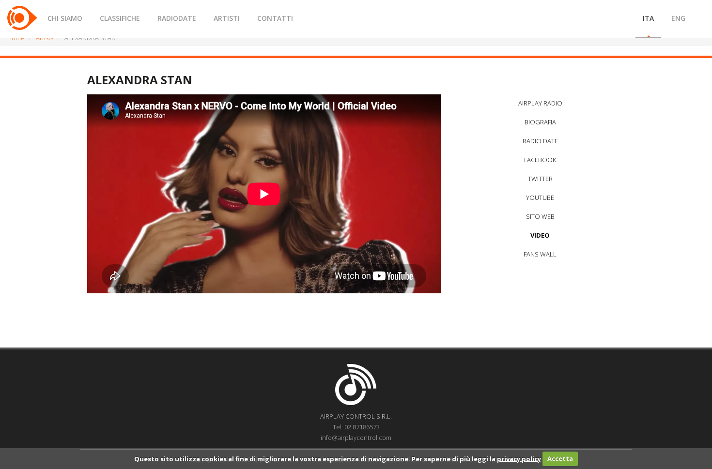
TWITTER (540, 178)
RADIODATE (176, 18)
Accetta (560, 458)
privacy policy (519, 458)
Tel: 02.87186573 (356, 427)
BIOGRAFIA (540, 122)
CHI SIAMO (64, 18)
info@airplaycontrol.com (356, 437)
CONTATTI (275, 18)
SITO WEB (540, 216)
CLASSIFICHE (120, 18)
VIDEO (540, 235)
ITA (648, 18)
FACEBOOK (540, 159)
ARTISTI (227, 18)
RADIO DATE (540, 140)
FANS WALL (540, 254)
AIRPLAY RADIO (540, 103)
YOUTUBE (540, 197)
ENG (678, 18)
